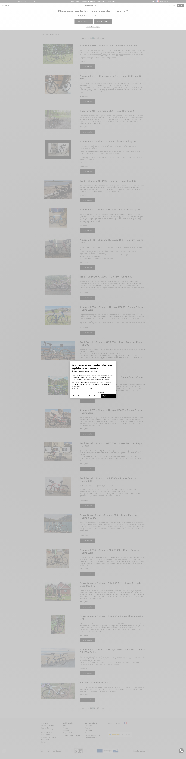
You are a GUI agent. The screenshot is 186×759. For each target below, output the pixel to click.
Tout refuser (77, 396)
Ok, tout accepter (108, 396)
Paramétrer (93, 396)
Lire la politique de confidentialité (82, 389)
